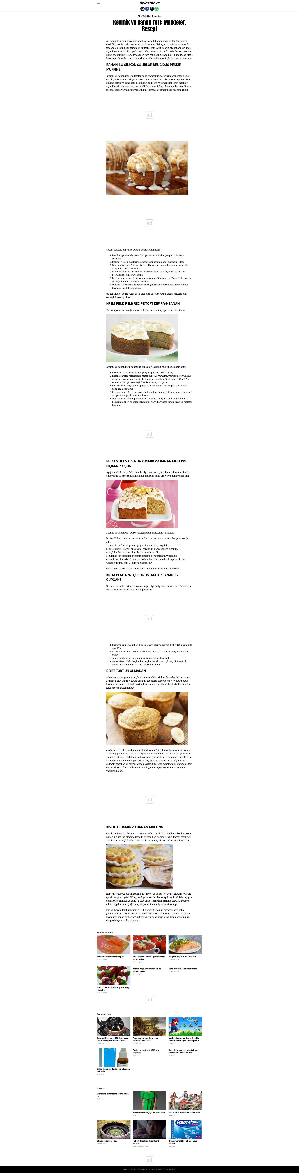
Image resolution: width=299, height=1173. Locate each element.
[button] (98, 3)
